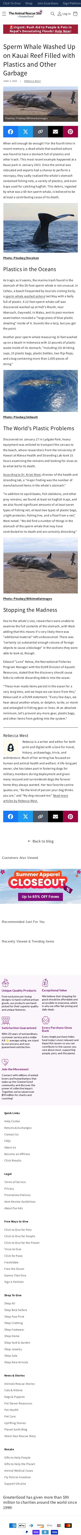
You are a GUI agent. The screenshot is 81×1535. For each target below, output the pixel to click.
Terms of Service (15, 1182)
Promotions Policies (17, 1195)
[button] (53, 14)
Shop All (9, 1303)
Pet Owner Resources (18, 1403)
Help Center (12, 1121)
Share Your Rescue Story (20, 1436)
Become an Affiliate (17, 1154)
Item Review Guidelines (20, 1201)
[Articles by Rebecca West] (10, 747)
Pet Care (10, 1416)
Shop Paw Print (14, 1316)
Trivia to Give (12, 1249)
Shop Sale (11, 1355)
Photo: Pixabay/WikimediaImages (27, 598)
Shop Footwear (14, 1329)
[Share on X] (25, 131)
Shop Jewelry (13, 1349)
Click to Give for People (19, 1236)
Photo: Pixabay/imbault (20, 417)
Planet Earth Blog (15, 1429)
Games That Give (15, 1275)
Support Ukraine (15, 1483)
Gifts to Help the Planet (19, 1464)
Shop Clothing (13, 1323)
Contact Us (11, 1134)
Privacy (9, 1188)
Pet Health (11, 1410)
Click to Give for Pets (18, 1229)
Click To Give (12, 3)
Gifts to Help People (17, 1457)
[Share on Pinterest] (70, 131)
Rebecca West (32, 81)
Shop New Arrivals (16, 1362)
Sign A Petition (14, 1282)
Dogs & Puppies (14, 1397)
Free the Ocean (14, 1269)
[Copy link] (40, 131)
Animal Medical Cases (18, 1470)
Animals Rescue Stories (19, 1384)
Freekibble (11, 1262)
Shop (29, 3)
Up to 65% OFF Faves (40, 896)
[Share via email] (55, 131)
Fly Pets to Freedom (17, 1477)
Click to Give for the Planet (21, 1242)
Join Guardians (47, 3)
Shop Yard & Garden (17, 1342)
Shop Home (12, 1336)
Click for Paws (13, 1256)
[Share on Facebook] (10, 131)
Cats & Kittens (13, 1390)
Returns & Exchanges (18, 1128)
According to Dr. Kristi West (22, 474)
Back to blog (43, 841)
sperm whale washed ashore (25, 296)
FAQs (7, 1141)
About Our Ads (13, 1208)
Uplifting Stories (15, 1423)
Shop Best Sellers (15, 1310)
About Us (10, 1147)
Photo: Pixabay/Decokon (21, 258)
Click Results (12, 1160)
